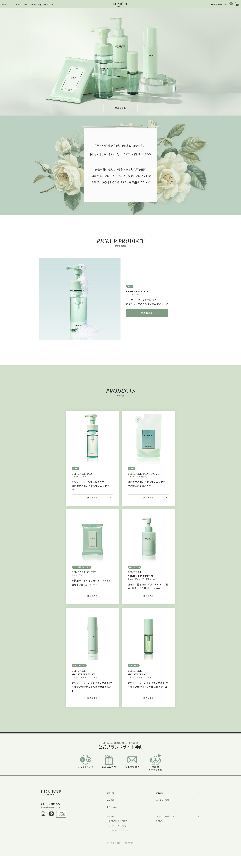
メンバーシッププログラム (118, 830)
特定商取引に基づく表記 (117, 821)
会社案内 (110, 816)
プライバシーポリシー (165, 816)
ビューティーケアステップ (117, 825)
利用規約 (159, 821)
